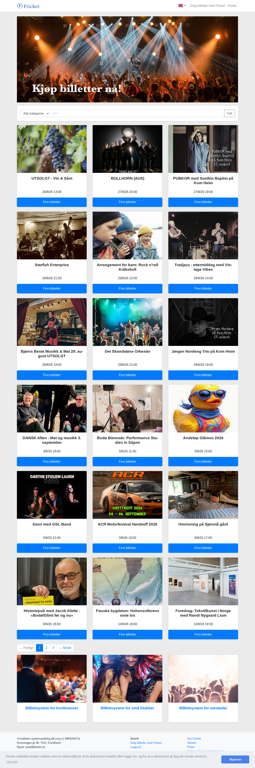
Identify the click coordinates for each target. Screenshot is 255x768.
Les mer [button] (12, 761)
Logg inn (135, 747)
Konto (232, 5)
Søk (229, 113)
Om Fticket (194, 738)
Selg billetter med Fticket (207, 5)
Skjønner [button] (235, 759)
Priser (191, 747)
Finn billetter (52, 202)
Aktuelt (191, 742)
